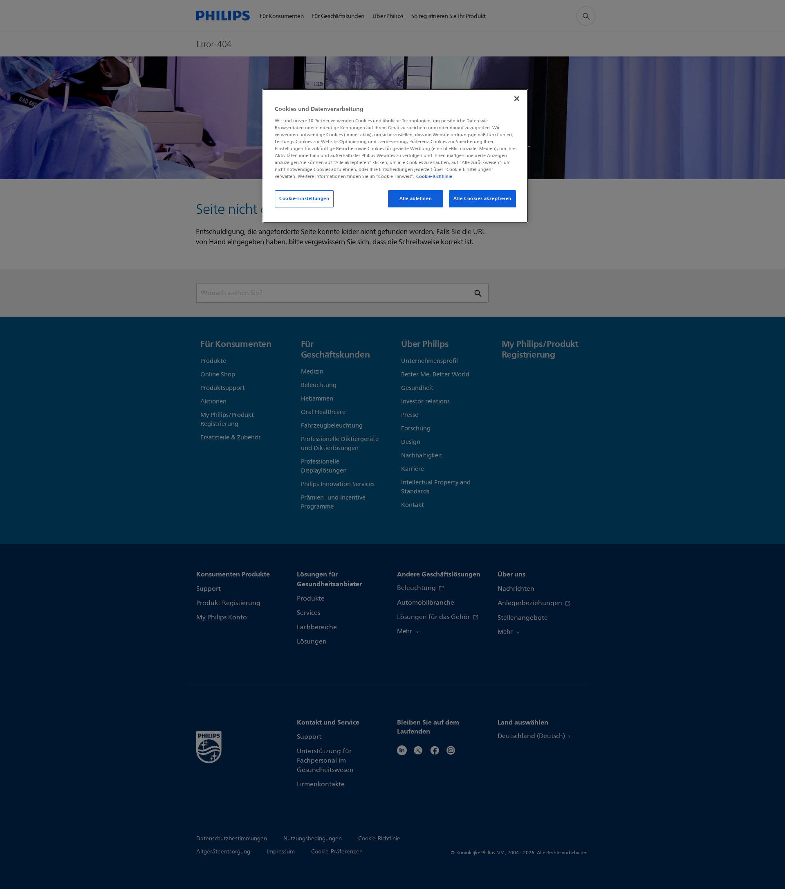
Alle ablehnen (415, 198)
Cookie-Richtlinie (434, 176)
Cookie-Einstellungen (304, 198)
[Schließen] (517, 99)
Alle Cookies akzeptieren (482, 198)
